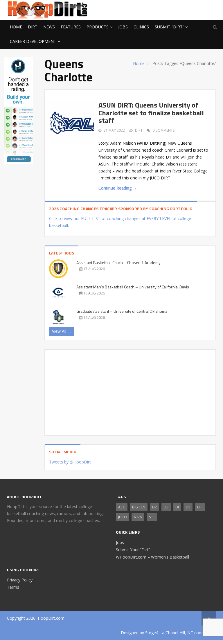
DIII (199, 507)
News (49, 27)
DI (177, 507)
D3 (166, 507)
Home (16, 27)
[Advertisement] (169, 9)
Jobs (123, 27)
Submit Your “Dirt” (133, 549)
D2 (154, 507)
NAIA (138, 516)
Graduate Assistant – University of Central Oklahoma (121, 311)
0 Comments (163, 130)
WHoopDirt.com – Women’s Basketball (152, 557)
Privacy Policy (20, 580)
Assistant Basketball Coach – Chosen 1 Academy (118, 262)
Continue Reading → (117, 188)
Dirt (32, 27)
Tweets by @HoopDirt (70, 462)
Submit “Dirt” (169, 27)
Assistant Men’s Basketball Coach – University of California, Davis (132, 287)
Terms (13, 587)
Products (98, 27)
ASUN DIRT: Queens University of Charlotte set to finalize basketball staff (151, 113)
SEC (152, 516)
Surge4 (151, 632)
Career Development (33, 41)
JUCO (122, 516)
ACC (121, 507)
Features (71, 27)
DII (188, 507)
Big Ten (138, 507)
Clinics (141, 27)
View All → (61, 331)
